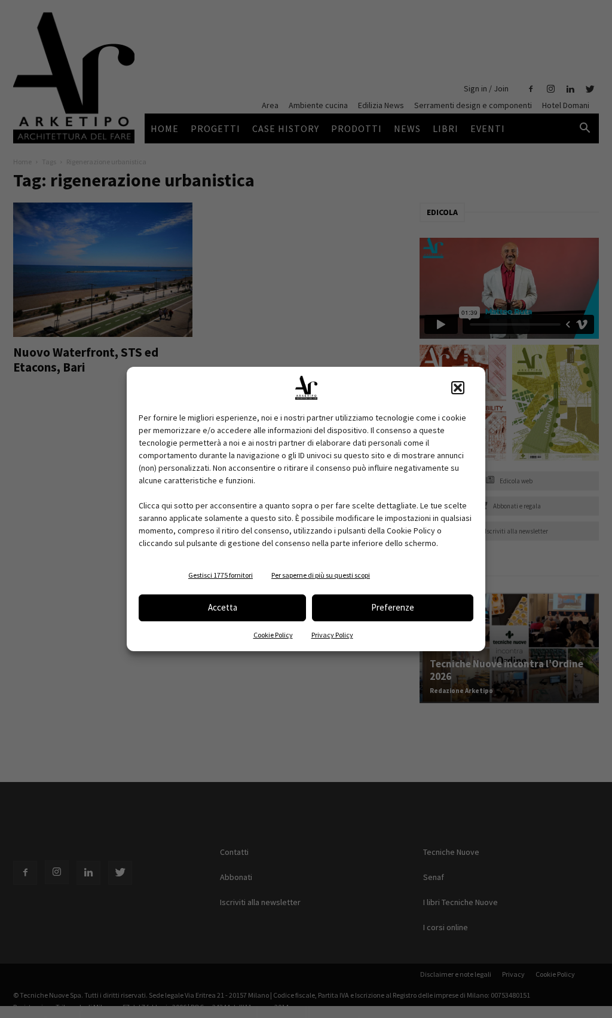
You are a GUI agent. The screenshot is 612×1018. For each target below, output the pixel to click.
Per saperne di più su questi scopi (320, 575)
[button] (458, 388)
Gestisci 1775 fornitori (220, 575)
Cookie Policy (273, 634)
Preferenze (392, 607)
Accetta (222, 607)
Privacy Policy (332, 634)
